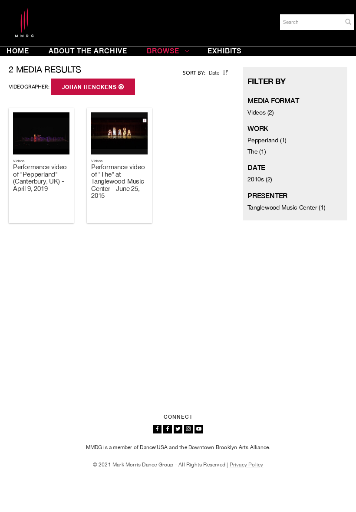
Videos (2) (260, 112)
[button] (348, 22)
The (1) (256, 151)
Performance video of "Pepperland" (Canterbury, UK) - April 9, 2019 (40, 177)
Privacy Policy (247, 465)
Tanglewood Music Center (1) (286, 207)
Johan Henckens (90, 87)
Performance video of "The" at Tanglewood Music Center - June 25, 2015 (118, 181)
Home (18, 51)
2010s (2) (259, 179)
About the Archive (88, 51)
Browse (163, 51)
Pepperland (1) (267, 140)
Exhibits (224, 51)
